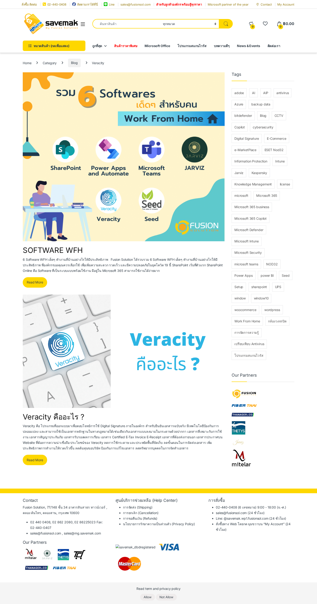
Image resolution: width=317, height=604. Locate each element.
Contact (266, 4)
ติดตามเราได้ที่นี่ (87, 4)
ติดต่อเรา (274, 46)
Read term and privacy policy (158, 589)
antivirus (282, 93)
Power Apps (243, 275)
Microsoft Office (157, 46)
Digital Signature (246, 138)
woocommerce (245, 310)
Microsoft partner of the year (228, 4)
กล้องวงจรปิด (277, 321)
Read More (35, 282)
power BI (267, 275)
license (285, 184)
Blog (74, 63)
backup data (260, 104)
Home (27, 63)
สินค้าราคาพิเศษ (125, 46)
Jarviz (238, 173)
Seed (285, 275)
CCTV (279, 116)
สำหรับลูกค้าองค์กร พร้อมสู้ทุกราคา (179, 4)
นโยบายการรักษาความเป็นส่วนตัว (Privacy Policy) (159, 524)
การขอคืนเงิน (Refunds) (140, 518)
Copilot (239, 127)
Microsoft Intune (246, 241)
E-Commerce (276, 138)
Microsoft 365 (266, 195)
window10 (261, 298)
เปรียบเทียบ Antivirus (249, 344)
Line (112, 4)
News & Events (248, 46)
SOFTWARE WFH (53, 250)
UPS (278, 287)
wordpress (272, 310)
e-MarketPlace (245, 150)
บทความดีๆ (222, 46)
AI (253, 93)
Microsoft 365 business (251, 207)
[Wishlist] (265, 24)
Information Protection (250, 161)
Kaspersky (259, 173)
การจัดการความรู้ (246, 332)
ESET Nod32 (274, 150)
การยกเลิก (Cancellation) (140, 513)
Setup (238, 287)
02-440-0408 (56, 4)
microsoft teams (246, 264)
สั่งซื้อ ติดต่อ (29, 4)
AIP (265, 93)
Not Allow (166, 597)
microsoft (241, 195)
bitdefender (243, 116)
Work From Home (247, 321)
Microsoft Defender (248, 230)
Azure (238, 104)
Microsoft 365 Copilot (250, 218)
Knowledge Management (253, 184)
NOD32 (272, 264)
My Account (285, 4)
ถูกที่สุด (97, 46)
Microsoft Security (248, 252)
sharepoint (259, 287)
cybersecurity (263, 127)
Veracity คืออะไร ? (53, 416)
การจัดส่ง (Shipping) (137, 507)
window (240, 298)
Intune (280, 161)
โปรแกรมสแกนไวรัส (192, 46)
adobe (239, 93)
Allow (148, 597)
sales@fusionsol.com (135, 4)
